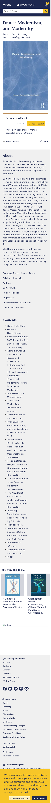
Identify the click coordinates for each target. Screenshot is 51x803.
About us (6, 662)
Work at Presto (9, 681)
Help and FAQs (9, 718)
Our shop (6, 670)
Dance (32, 273)
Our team (7, 666)
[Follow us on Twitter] (11, 689)
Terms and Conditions (12, 733)
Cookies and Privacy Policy (14, 737)
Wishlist (6, 710)
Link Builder (7, 722)
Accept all (41, 798)
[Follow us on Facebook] (5, 689)
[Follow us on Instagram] (21, 689)
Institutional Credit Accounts (14, 729)
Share (45, 141)
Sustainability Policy (11, 677)
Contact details (9, 747)
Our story (6, 673)
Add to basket (38, 124)
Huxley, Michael (11, 292)
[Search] (45, 11)
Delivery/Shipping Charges (14, 726)
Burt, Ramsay (9, 287)
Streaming (7, 707)
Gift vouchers (8, 714)
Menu (8, 5)
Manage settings (17, 798)
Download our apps (11, 756)
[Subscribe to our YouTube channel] (27, 689)
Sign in (5, 703)
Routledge (18, 278)
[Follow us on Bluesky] (16, 689)
